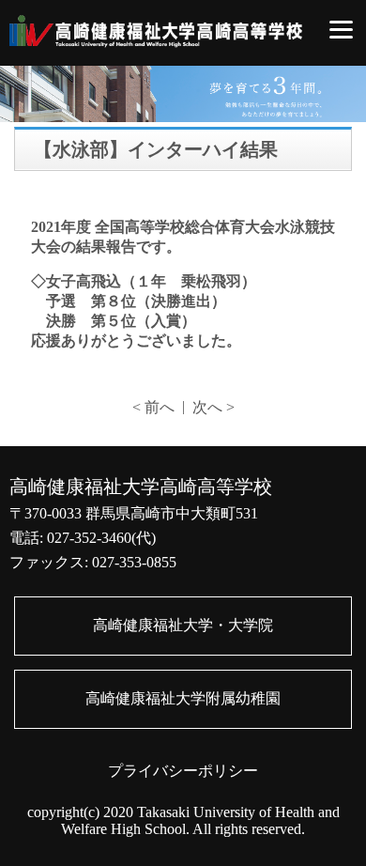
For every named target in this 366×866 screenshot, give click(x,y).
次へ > (213, 407)
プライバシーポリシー (183, 771)
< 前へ (153, 407)
